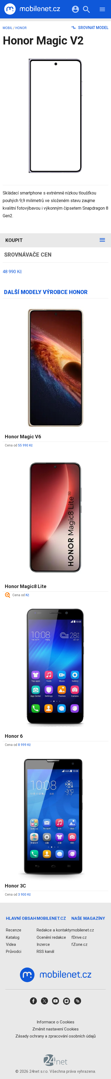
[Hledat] (86, 10)
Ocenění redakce (51, 937)
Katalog (12, 937)
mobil (7, 28)
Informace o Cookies (55, 1022)
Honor (21, 28)
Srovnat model (92, 27)
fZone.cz (79, 944)
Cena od (19, 445)
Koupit (14, 240)
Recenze (13, 930)
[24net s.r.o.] (56, 1064)
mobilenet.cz (82, 930)
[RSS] (77, 1002)
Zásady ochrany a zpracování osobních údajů (55, 1036)
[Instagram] (66, 1002)
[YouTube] (55, 1002)
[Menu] (102, 10)
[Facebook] (33, 1002)
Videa (11, 944)
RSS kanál (45, 951)
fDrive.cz (79, 937)
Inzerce (43, 944)
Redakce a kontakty (54, 930)
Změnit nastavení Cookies (55, 1029)
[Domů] (32, 9)
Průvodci (13, 951)
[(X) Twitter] (44, 1002)
